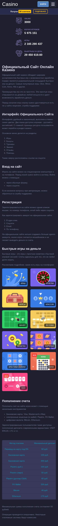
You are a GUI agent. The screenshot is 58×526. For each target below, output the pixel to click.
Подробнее (40, 11)
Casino (10, 4)
